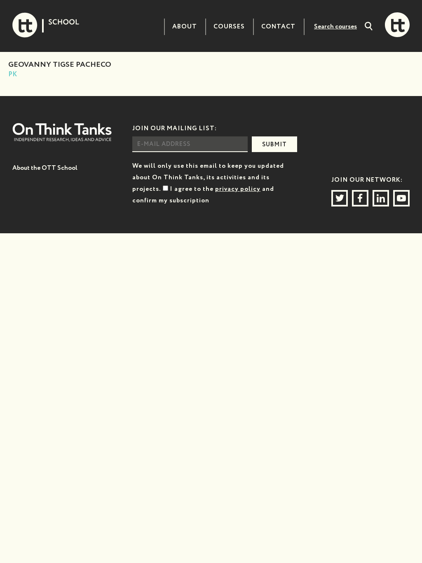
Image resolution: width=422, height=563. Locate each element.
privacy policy (237, 189)
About (184, 26)
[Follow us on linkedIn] (381, 198)
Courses (229, 26)
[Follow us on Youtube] (401, 198)
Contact (278, 26)
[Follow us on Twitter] (339, 198)
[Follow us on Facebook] (360, 198)
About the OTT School (44, 168)
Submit (274, 144)
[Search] (369, 27)
